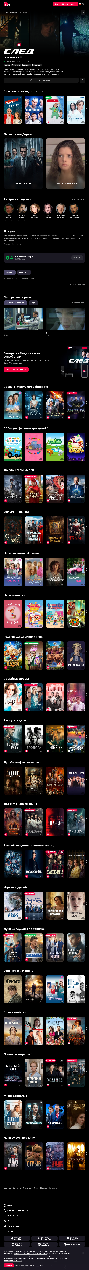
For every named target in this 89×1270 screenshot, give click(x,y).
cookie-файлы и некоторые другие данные (30, 1253)
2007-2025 (12, 62)
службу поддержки (35, 1265)
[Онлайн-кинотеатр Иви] (7, 4)
